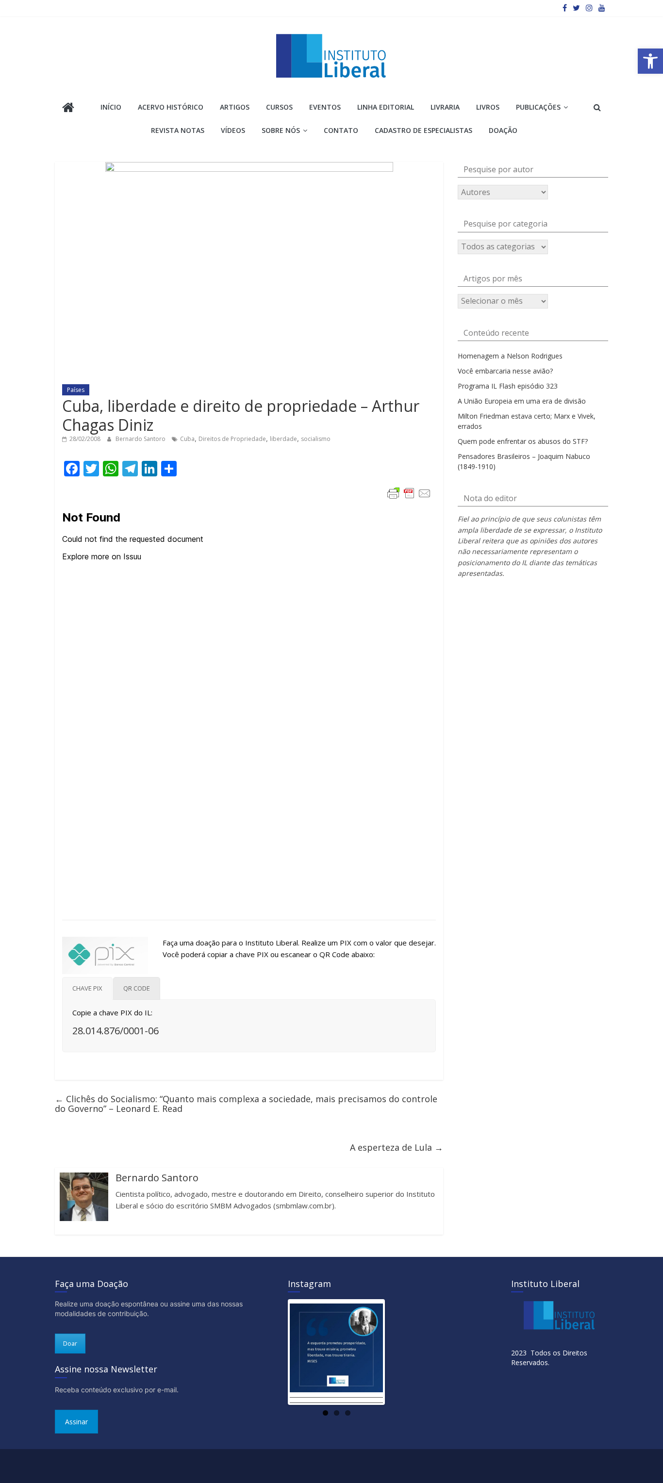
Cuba (187, 439)
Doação (503, 130)
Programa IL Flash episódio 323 (508, 386)
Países (75, 390)
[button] (650, 61)
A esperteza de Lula (396, 1147)
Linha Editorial (385, 107)
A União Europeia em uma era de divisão (522, 401)
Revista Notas (177, 130)
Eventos (325, 107)
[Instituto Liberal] (68, 108)
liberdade (283, 439)
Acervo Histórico (170, 107)
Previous (275, 1352)
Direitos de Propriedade (232, 439)
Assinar (76, 1421)
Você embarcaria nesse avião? (505, 370)
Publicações (538, 107)
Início (110, 107)
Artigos (234, 107)
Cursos (279, 107)
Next (397, 1352)
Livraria (445, 107)
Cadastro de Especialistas (423, 130)
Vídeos (233, 130)
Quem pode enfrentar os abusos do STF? (523, 441)
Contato (341, 130)
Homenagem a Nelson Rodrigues (510, 355)
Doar (70, 1343)
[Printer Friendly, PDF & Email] (409, 493)
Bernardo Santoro (141, 439)
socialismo (316, 439)
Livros (487, 107)
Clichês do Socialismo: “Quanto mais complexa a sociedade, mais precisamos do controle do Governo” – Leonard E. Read (246, 1103)
